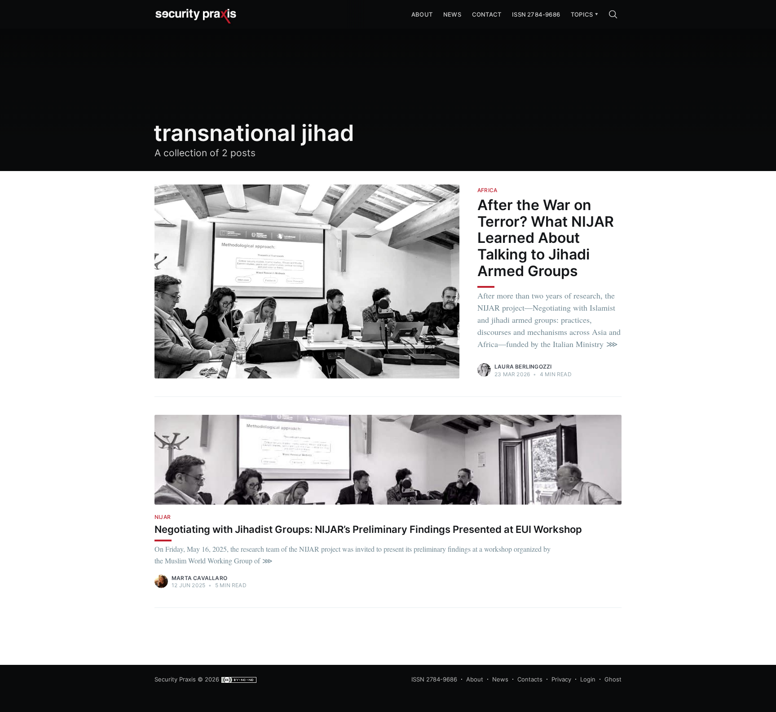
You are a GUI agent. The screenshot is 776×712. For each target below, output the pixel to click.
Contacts (529, 679)
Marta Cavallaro (199, 578)
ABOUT (421, 14)
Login (587, 679)
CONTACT (486, 14)
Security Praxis (175, 679)
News (452, 14)
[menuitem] (581, 14)
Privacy (561, 679)
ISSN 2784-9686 (536, 14)
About (474, 679)
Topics (582, 14)
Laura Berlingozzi (522, 366)
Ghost (613, 679)
